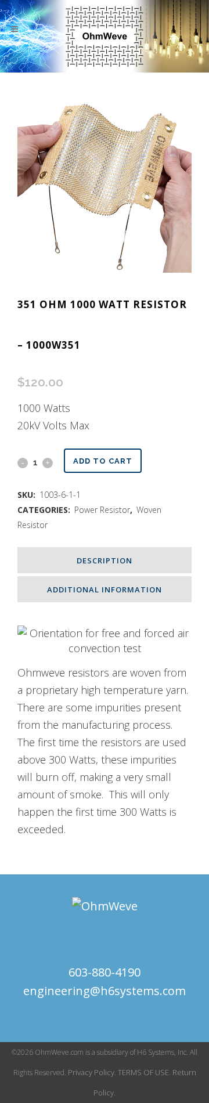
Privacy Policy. (92, 1072)
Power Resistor (102, 509)
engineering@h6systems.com (104, 991)
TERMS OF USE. (144, 1072)
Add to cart (102, 461)
